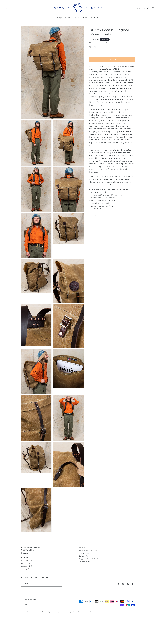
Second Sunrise (32, 612)
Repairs (82, 547)
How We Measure (86, 553)
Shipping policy (70, 612)
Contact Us (83, 556)
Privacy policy (58, 612)
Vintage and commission (88, 550)
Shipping (92, 43)
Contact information (85, 612)
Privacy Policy (84, 562)
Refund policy (45, 612)
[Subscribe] (59, 583)
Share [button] (93, 215)
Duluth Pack (94, 27)
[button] (6, 8)
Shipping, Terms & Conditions (90, 559)
